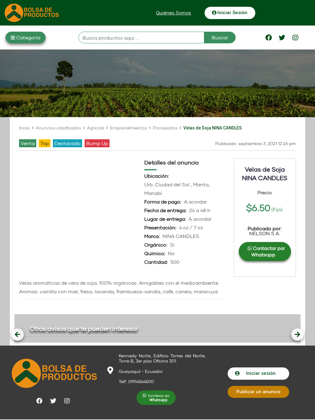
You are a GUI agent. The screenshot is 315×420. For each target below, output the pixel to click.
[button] (173, 13)
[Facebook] (268, 37)
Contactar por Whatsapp (268, 251)
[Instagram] (295, 37)
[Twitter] (282, 37)
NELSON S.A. (265, 231)
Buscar (220, 37)
